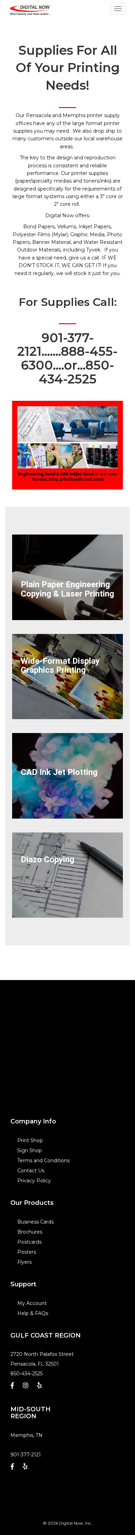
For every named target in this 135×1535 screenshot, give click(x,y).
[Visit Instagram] (26, 1387)
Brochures (29, 1232)
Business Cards (35, 1222)
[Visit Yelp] (40, 1387)
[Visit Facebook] (13, 1387)
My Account (32, 1303)
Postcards (29, 1242)
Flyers (24, 1262)
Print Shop (30, 1140)
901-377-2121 (25, 1455)
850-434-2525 (26, 1373)
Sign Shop (29, 1150)
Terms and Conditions (43, 1160)
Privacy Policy (34, 1180)
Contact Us (30, 1170)
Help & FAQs (32, 1313)
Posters (26, 1252)
